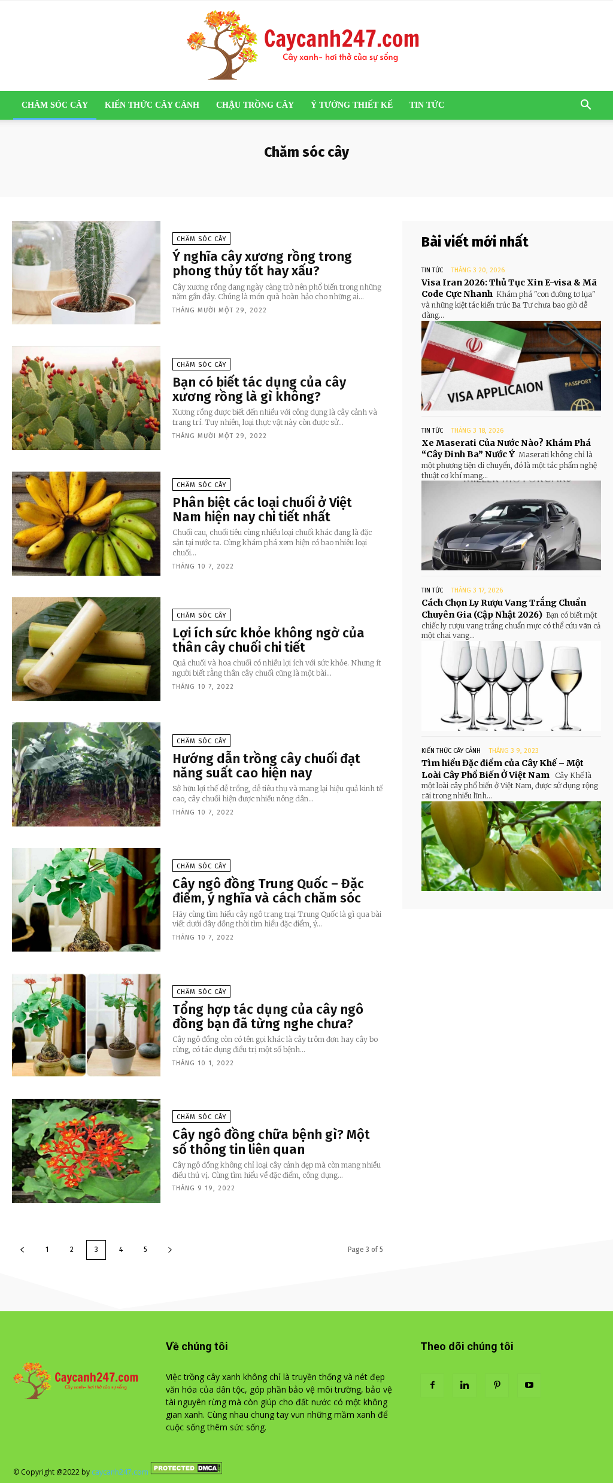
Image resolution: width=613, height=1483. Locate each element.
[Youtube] (529, 1385)
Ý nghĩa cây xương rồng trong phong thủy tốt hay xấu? (262, 263)
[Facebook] (432, 1385)
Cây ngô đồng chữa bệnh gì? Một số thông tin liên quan (271, 1141)
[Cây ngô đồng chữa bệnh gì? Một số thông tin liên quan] (86, 1151)
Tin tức (426, 105)
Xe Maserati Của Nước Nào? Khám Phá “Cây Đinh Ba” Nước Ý (506, 448)
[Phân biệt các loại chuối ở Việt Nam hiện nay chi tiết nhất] (86, 524)
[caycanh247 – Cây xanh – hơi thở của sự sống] (306, 46)
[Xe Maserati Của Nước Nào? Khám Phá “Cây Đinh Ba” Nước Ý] (511, 525)
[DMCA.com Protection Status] (186, 1472)
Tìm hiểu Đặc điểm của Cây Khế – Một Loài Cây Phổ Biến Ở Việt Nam (502, 769)
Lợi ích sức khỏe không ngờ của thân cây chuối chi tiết (268, 640)
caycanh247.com (120, 1472)
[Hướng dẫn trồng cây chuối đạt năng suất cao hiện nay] (86, 774)
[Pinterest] (497, 1385)
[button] (585, 106)
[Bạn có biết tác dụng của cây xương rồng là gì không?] (86, 398)
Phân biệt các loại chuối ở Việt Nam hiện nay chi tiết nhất (262, 509)
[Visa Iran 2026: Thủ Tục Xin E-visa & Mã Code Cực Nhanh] (511, 366)
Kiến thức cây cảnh (152, 105)
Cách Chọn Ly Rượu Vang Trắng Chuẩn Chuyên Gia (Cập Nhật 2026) (503, 608)
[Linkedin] (465, 1385)
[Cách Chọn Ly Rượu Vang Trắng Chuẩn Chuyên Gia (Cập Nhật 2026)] (511, 686)
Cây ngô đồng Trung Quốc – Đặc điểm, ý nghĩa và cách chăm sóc (268, 891)
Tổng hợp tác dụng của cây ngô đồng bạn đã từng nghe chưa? (267, 1016)
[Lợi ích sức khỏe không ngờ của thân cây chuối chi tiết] (86, 649)
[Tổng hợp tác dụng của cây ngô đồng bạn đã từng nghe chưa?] (86, 1025)
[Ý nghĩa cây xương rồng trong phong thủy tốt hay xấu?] (86, 273)
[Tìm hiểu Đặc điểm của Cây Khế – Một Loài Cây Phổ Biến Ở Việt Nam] (511, 846)
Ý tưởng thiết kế (352, 105)
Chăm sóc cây (55, 105)
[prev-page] (22, 1250)
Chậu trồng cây (255, 105)
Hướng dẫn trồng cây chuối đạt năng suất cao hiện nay (266, 765)
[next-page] (170, 1250)
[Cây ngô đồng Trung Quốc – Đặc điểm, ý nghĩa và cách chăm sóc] (86, 900)
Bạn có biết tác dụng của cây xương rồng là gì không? (259, 389)
